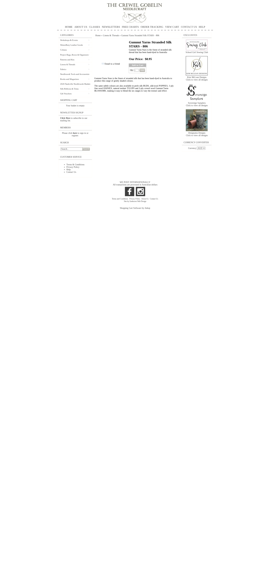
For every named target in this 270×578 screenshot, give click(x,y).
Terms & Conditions (75, 164)
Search (86, 149)
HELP (202, 27)
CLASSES (94, 27)
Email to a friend (112, 64)
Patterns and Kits (67, 59)
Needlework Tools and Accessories (74, 74)
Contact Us (71, 172)
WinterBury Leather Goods (71, 45)
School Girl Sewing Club (197, 52)
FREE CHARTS (130, 27)
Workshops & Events (69, 40)
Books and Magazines (69, 79)
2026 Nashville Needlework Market (75, 84)
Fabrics (63, 69)
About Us (145, 199)
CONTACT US (189, 27)
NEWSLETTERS (111, 27)
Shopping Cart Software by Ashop (135, 208)
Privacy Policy (72, 167)
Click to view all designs (197, 80)
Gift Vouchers (66, 93)
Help (68, 169)
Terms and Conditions (120, 199)
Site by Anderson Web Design (135, 201)
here (75, 133)
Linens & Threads (67, 64)
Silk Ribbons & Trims (69, 89)
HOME (68, 27)
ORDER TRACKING (152, 27)
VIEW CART (172, 27)
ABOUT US (80, 27)
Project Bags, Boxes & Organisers (74, 55)
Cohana (63, 50)
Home (98, 35)
